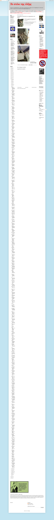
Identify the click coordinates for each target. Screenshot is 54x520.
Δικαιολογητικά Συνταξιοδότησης (41, 41)
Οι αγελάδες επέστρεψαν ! (13, 385)
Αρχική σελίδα (26, 87)
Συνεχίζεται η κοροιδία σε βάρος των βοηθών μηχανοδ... (12, 451)
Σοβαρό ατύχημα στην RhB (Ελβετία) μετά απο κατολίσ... (13, 329)
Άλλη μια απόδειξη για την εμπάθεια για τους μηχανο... (13, 258)
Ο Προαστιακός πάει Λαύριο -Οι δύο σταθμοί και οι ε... (13, 208)
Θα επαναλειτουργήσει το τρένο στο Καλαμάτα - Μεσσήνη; (13, 239)
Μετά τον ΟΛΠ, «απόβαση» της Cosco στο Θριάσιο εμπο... (13, 444)
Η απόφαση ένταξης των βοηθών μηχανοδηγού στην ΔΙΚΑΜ (13, 242)
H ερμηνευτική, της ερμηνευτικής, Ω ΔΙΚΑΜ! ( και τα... (13, 316)
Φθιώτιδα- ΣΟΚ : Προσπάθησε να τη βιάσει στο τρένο (13, 464)
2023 (11, 70)
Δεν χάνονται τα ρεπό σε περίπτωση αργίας (13, 422)
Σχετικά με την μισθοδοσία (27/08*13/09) (13, 266)
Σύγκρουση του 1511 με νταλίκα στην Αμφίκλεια (13, 264)
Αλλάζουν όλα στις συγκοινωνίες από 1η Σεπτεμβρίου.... (13, 104)
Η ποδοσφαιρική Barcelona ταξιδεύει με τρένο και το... (13, 94)
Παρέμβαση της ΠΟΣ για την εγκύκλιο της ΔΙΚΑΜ (13, 268)
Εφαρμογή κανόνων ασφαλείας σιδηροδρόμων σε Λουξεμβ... (13, 435)
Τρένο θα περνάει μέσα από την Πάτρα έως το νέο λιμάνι (13, 312)
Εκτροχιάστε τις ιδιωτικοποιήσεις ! (13, 354)
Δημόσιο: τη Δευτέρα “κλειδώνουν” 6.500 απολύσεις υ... (13, 158)
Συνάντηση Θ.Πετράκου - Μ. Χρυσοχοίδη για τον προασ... (13, 149)
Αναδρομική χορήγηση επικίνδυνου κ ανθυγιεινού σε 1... (13, 168)
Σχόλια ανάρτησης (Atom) (22, 88)
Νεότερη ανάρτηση (20, 87)
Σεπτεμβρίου (12, 84)
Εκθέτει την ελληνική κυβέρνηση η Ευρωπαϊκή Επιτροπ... (13, 107)
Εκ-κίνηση (41, 101)
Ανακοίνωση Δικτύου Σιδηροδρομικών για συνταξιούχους (13, 205)
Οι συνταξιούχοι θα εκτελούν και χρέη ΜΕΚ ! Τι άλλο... (13, 384)
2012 (11, 477)
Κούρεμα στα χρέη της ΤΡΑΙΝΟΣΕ (12, 457)
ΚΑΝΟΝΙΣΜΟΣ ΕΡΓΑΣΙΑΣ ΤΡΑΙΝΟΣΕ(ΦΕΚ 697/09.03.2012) (41, 39)
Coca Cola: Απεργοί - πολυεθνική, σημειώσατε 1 (13, 111)
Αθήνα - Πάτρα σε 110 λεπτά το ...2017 (13, 233)
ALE (40, 118)
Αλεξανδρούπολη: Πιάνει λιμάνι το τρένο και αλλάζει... (13, 201)
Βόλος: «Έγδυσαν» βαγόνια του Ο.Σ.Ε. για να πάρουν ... (13, 224)
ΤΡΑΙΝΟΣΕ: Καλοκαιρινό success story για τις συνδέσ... (13, 121)
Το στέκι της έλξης (21, 4)
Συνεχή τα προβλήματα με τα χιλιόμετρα (13, 405)
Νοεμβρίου (12, 81)
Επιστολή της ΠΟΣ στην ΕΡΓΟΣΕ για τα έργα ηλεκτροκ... (13, 127)
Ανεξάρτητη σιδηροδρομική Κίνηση (41, 94)
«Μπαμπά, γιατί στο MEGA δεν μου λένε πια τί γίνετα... (13, 363)
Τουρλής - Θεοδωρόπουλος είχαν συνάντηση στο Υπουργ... (13, 140)
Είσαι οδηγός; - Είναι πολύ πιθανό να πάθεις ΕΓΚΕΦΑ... (13, 428)
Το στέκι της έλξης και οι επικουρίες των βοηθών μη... (13, 275)
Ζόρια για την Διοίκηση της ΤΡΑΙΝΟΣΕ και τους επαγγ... (13, 235)
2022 (11, 71)
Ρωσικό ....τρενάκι (12, 303)
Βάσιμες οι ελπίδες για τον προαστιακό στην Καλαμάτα (13, 336)
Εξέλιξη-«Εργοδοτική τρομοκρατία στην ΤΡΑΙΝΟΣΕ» (13, 377)
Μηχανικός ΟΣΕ (41, 95)
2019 (11, 74)
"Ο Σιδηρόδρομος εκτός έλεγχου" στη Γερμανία (13, 255)
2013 (11, 476)
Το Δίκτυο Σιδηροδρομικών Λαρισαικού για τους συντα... (13, 192)
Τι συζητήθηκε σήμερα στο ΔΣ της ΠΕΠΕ (13, 285)
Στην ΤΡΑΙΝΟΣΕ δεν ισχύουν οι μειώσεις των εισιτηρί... (13, 171)
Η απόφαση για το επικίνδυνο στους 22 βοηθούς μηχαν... (13, 124)
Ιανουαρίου (12, 474)
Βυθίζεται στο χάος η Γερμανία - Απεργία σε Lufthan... (12, 184)
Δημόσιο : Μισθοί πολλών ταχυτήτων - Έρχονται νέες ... (13, 272)
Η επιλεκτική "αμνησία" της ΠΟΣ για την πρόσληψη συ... (13, 407)
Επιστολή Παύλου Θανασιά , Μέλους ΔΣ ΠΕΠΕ (12, 195)
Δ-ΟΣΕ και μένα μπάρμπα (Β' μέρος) (13, 295)
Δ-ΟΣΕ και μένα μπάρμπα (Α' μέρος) (13, 339)
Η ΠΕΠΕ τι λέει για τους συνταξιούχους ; (13, 402)
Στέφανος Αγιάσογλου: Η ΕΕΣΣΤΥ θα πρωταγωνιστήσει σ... (13, 88)
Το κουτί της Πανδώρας (41, 99)
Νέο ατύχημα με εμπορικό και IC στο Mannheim (13, 461)
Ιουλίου (12, 468)
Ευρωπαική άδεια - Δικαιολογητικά (42, 37)
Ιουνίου (12, 469)
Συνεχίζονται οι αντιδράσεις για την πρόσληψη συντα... (13, 416)
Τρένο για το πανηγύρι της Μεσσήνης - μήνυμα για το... (13, 165)
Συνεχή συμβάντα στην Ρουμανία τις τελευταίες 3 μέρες (13, 97)
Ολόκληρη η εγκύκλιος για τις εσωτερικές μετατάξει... (13, 143)
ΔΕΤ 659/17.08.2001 (41, 42)
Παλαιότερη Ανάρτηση (34, 87)
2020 (11, 73)
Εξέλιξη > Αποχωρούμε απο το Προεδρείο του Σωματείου (13, 131)
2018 (11, 75)
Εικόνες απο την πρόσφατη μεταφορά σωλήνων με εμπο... (13, 394)
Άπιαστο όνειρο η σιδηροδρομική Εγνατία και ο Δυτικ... (13, 319)
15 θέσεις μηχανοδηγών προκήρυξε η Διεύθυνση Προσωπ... (13, 152)
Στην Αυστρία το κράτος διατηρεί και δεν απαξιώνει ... (13, 306)
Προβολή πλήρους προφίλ (30, 504)
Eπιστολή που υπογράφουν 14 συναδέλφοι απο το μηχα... (13, 282)
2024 (11, 69)
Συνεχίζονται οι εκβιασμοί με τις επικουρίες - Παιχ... (13, 101)
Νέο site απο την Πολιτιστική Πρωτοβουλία (13, 414)
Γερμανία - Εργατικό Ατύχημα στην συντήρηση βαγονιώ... (13, 230)
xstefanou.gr (41, 100)
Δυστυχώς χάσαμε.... (12, 326)
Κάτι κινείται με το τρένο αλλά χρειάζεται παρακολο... (13, 441)
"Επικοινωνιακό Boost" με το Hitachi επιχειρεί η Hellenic (13, 63)
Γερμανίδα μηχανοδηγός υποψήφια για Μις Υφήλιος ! (13, 145)
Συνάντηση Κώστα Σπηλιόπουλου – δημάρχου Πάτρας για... (13, 251)
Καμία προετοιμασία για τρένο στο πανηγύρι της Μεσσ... (13, 293)
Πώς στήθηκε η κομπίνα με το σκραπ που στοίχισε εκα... (13, 211)
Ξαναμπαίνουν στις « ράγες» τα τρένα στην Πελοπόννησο (13, 397)
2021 (11, 72)
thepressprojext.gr (42, 98)
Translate (42, 111)
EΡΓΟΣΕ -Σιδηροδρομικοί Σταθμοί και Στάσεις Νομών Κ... (13, 341)
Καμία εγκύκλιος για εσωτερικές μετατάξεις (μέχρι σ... (13, 174)
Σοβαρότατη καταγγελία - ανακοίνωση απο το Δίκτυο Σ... (13, 136)
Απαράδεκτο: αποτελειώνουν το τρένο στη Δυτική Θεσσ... (13, 298)
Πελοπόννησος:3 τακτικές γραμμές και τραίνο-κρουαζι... (13, 368)
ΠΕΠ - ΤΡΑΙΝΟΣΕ (41, 92)
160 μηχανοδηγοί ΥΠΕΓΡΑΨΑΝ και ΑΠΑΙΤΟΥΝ (13, 278)
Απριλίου (12, 471)
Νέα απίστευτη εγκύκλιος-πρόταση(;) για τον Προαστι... (12, 91)
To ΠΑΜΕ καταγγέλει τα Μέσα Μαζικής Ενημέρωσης (13, 432)
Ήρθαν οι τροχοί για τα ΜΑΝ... (13, 355)
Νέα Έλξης (41, 97)
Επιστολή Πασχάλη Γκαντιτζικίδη (13, 332)
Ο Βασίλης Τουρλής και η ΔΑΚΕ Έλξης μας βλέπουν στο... (13, 227)
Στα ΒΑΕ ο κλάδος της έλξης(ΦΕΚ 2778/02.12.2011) (41, 44)
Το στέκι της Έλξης (30, 503)
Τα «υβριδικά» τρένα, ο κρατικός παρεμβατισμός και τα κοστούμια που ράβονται (13, 48)
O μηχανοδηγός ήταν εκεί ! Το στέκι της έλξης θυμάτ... (13, 466)
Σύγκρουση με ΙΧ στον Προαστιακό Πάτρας (13, 290)
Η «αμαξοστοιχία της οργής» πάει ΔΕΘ (13, 134)
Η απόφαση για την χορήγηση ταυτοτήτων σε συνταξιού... (13, 419)
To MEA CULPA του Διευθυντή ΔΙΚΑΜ (13, 246)
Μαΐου (12, 470)
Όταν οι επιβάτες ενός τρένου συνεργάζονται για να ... (13, 399)
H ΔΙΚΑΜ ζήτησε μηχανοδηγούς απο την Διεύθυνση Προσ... (13, 162)
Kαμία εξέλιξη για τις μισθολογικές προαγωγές (13, 439)
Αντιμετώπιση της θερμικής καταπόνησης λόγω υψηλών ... (13, 309)
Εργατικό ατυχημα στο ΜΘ (13, 324)
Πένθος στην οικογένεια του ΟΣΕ (13, 41)
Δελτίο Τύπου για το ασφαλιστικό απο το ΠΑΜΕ (13, 322)
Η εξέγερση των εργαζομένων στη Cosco (13, 371)
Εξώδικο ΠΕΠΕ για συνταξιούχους (13, 287)
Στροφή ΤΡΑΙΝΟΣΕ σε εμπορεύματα (13, 459)
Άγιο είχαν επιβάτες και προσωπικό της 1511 (13, 261)
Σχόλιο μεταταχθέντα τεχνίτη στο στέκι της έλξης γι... (13, 411)
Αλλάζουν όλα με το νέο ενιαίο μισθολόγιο (13, 357)
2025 (11, 68)
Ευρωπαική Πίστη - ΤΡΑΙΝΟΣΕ (42, 46)
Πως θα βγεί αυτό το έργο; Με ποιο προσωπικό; (13, 198)
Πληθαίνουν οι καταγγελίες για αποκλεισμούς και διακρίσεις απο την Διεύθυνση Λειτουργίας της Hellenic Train (13, 44)
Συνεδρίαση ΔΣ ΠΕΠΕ (13, 333)
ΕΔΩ (35, 62)
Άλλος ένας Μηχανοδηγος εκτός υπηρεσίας (13, 391)
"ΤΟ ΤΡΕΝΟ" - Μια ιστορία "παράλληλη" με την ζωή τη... (13, 217)
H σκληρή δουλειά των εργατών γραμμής (13, 454)
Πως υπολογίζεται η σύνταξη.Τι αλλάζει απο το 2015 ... (13, 425)
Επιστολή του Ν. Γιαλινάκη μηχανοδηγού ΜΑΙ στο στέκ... (13, 181)
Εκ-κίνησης (28, 19)
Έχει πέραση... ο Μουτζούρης (13, 351)
